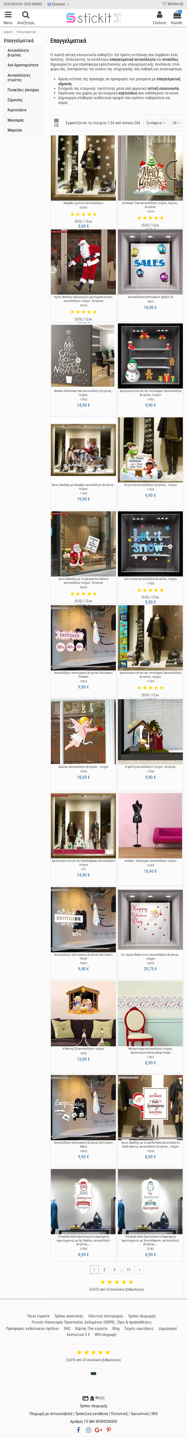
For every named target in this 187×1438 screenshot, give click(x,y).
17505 (150, 489)
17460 (83, 493)
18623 (83, 963)
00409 (83, 587)
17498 (150, 771)
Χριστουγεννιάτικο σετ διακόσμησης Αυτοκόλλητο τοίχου (83, 862)
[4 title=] (89, 214)
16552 (83, 771)
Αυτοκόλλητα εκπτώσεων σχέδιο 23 (150, 297)
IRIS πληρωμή (105, 1334)
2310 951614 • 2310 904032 (23, 4)
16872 (150, 301)
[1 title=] (72, 214)
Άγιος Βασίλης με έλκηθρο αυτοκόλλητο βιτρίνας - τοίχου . (83, 487)
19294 (150, 1151)
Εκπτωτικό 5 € (78, 1334)
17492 (150, 399)
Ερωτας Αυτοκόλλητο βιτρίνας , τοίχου (83, 767)
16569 (150, 865)
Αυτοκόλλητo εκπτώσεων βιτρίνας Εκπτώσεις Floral (83, 956)
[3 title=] (83, 214)
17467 (150, 1057)
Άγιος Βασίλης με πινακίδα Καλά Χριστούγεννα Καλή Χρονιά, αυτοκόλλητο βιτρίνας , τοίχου (150, 1144)
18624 (83, 681)
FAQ (67, 1328)
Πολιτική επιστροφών (105, 1316)
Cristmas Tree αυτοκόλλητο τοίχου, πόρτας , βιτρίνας (150, 205)
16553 (150, 963)
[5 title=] (94, 214)
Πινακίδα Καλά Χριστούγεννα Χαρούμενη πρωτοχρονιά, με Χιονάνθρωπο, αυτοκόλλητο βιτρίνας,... (150, 1240)
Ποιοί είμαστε (38, 1316)
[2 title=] (77, 214)
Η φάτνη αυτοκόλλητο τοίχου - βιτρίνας (150, 767)
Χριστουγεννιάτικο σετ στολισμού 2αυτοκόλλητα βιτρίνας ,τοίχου (150, 674)
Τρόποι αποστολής (69, 1316)
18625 (83, 1151)
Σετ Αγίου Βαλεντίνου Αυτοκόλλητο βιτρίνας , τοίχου (150, 956)
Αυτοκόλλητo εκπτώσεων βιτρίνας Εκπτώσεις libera (83, 1144)
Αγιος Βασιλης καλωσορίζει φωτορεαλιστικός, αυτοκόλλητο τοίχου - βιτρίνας (83, 299)
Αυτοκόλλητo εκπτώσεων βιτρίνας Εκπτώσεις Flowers (83, 674)
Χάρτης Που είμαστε (91, 1328)
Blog (116, 1328)
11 (129, 1269)
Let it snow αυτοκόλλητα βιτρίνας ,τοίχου (150, 579)
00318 (83, 305)
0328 (83, 1053)
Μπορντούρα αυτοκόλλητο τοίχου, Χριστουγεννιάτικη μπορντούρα (150, 1050)
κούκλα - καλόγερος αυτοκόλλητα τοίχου (150, 861)
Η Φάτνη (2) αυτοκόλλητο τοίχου (83, 1048)
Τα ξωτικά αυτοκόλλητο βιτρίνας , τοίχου (150, 485)
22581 (150, 1249)
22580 (83, 1249)
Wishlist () (175, 4)
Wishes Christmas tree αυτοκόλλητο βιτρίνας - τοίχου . (83, 393)
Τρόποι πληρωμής (142, 1316)
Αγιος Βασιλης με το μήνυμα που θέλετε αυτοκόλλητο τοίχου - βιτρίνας (83, 581)
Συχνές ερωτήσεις (139, 1328)
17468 (150, 583)
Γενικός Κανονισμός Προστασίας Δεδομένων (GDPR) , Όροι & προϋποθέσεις (92, 1322)
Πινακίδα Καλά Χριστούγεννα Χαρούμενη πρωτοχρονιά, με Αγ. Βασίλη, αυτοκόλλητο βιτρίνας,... (83, 1240)
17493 (150, 681)
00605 (83, 207)
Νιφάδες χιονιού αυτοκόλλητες (83, 203)
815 (83, 869)
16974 (150, 211)
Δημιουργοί (168, 1328)
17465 (83, 399)
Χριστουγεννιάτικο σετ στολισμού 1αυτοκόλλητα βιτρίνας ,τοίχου (150, 393)
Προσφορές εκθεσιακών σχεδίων (32, 1328)
